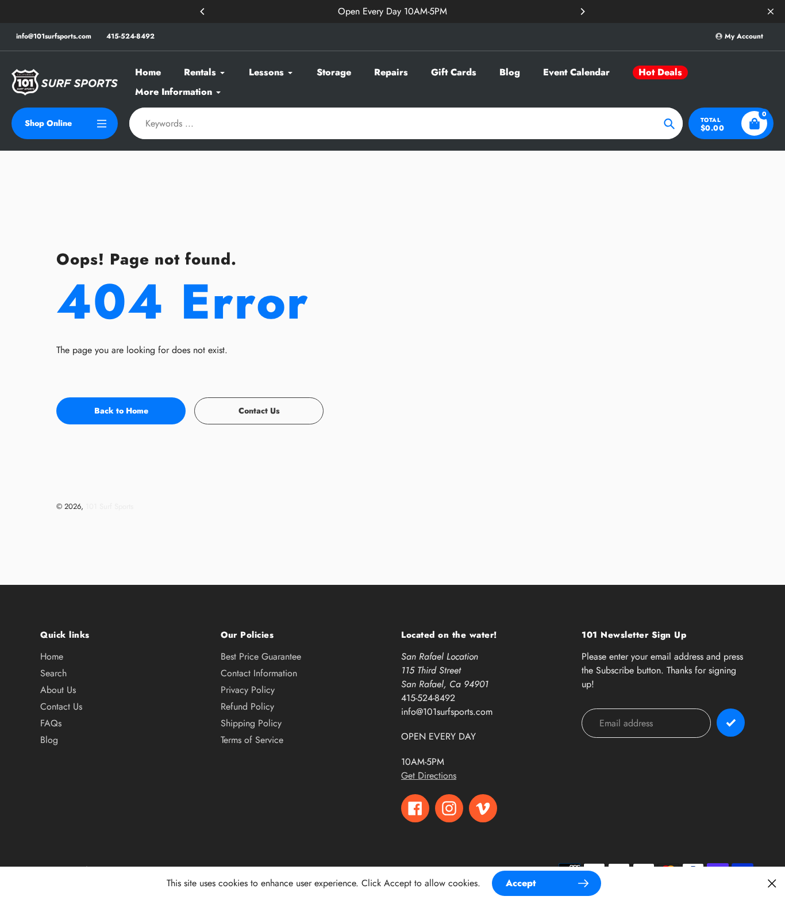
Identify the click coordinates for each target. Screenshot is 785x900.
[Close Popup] (772, 883)
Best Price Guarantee (261, 656)
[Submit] (731, 722)
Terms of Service (252, 739)
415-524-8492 (130, 36)
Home (51, 656)
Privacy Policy (248, 689)
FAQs (50, 723)
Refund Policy (247, 706)
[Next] (582, 11)
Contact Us (61, 706)
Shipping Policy (251, 723)
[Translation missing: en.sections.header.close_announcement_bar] (770, 11)
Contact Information (259, 673)
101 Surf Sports (109, 506)
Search (53, 673)
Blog (49, 739)
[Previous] (203, 11)
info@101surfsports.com (53, 36)
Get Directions (428, 775)
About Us (58, 689)
